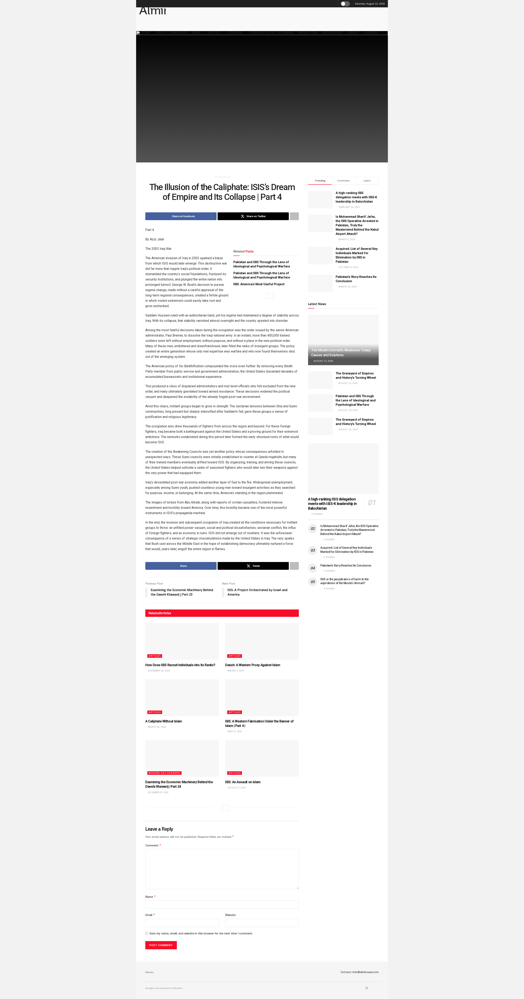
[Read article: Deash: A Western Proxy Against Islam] (262, 641)
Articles (214, 32)
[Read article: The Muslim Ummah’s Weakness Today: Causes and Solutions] (343, 340)
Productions (308, 32)
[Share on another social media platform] (294, 216)
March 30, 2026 (156, 726)
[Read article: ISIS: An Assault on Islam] (262, 758)
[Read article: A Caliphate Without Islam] (182, 697)
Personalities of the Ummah (272, 32)
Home (146, 32)
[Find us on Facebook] (361, 988)
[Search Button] (334, 3)
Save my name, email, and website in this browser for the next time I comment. (201, 933)
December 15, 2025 (157, 792)
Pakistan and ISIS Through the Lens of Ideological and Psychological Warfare (356, 400)
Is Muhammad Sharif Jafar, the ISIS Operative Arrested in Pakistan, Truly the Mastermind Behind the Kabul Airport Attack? (357, 225)
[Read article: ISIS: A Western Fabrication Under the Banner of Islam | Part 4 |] (262, 697)
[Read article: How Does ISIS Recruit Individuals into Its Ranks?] (182, 641)
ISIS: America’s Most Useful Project (259, 284)
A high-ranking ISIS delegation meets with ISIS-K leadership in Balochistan (356, 197)
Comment (153, 845)
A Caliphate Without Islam (163, 721)
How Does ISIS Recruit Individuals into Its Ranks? (180, 665)
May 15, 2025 (234, 731)
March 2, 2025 (235, 670)
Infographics (332, 32)
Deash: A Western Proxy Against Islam (252, 665)
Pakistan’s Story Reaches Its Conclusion (345, 565)
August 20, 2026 (348, 410)
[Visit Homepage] (152, 14)
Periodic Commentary (171, 32)
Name (150, 897)
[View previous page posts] (262, 296)
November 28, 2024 (158, 670)
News (196, 32)
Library (353, 32)
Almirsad (371, 32)
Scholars (235, 32)
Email (150, 915)
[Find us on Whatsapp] (372, 988)
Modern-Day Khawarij (164, 772)
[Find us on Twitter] (366, 988)
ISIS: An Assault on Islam (243, 782)
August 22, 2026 (323, 360)
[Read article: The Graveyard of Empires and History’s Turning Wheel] (320, 380)
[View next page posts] (270, 296)
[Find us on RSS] (377, 988)
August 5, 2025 (236, 787)
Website (230, 915)
